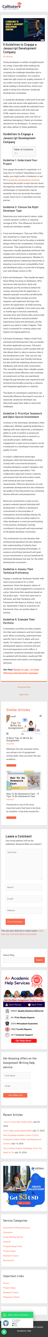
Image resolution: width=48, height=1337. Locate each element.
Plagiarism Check (11, 1297)
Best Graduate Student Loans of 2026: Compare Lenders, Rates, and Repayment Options (22, 1139)
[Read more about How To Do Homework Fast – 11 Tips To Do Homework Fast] (24, 780)
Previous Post (24, 687)
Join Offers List (15, 1095)
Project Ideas (9, 1251)
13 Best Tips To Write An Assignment (19, 739)
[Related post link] (11, 765)
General (6, 1241)
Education (10, 744)
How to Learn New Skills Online (17, 1122)
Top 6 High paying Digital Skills (17, 1130)
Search (39, 960)
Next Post (24, 694)
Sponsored (8, 1260)
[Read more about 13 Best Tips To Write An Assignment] (24, 724)
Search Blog (8, 955)
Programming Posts (12, 1246)
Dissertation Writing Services (16, 1227)
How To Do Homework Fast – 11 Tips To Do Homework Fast (22, 795)
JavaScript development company (24, 180)
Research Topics (11, 1255)
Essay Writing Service (13, 1237)
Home (6, 1283)
